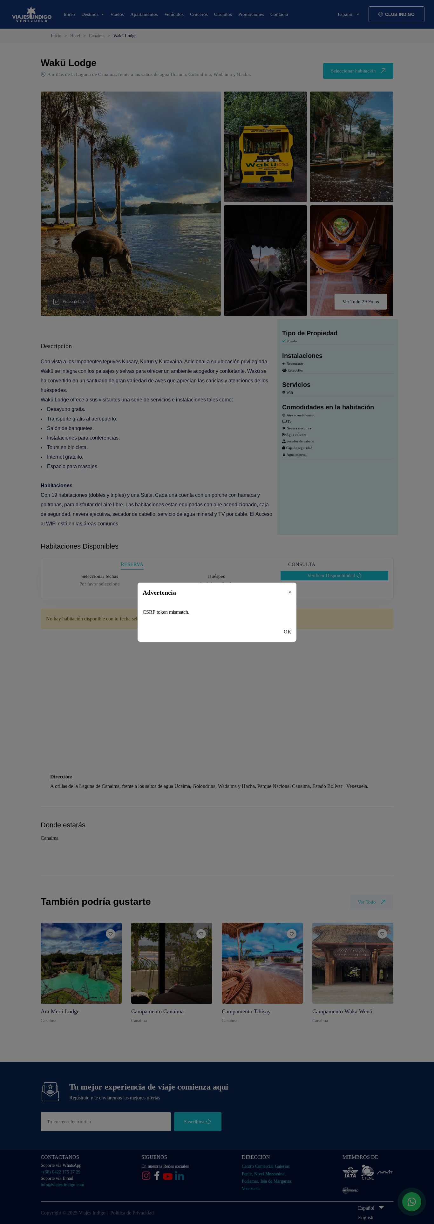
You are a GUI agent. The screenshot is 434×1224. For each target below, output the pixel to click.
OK (287, 631)
